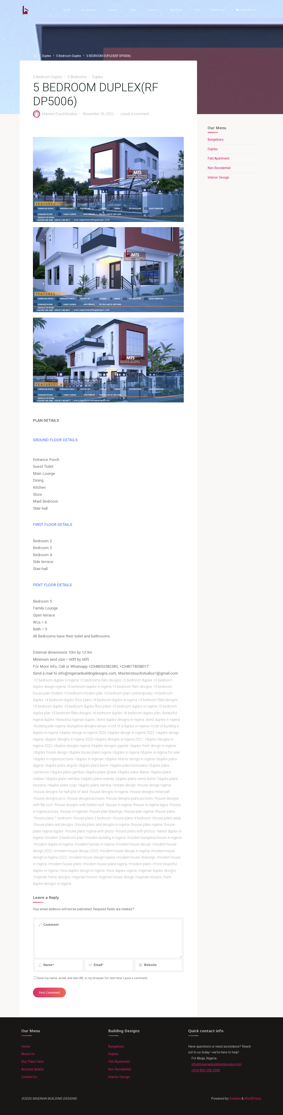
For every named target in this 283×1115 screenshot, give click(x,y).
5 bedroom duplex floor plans (88, 706)
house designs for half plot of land (61, 792)
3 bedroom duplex (138, 680)
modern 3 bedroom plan (64, 838)
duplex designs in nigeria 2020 (69, 739)
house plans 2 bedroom (93, 818)
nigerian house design (117, 877)
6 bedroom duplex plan (143, 713)
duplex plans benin (94, 765)
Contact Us (29, 1077)
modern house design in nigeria (125, 851)
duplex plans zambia (95, 785)
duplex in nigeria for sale (161, 752)
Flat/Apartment (218, 158)
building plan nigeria (50, 726)
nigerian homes (85, 877)
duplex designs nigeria (72, 746)
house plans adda (167, 818)
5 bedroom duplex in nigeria (135, 706)
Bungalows (216, 139)
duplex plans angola (61, 765)
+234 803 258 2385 (205, 1070)
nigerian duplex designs (158, 870)
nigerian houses (149, 877)
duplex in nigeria (126, 752)
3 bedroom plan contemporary (129, 693)
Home (25, 1046)
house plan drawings (106, 811)
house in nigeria (119, 805)
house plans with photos (136, 831)
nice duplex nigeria (122, 870)
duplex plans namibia (63, 778)
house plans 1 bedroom (53, 818)
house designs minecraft (150, 792)
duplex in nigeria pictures (54, 759)
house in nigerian (75, 811)
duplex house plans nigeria (90, 752)
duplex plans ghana (101, 772)
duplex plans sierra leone (136, 778)
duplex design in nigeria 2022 (132, 732)
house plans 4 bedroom (132, 818)
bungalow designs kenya (87, 726)
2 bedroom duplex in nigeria (57, 680)
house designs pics (50, 798)
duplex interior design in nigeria (130, 759)
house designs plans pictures (130, 798)
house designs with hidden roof (80, 805)
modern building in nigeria (106, 838)
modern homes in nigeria (95, 844)
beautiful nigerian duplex (76, 719)
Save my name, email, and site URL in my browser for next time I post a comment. (92, 978)
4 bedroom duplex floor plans (68, 700)
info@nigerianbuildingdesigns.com (216, 1064)
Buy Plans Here (32, 1062)
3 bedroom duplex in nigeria (90, 687)
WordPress (252, 1098)
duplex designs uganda (110, 746)
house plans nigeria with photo (90, 831)
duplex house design (51, 752)
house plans (165, 811)
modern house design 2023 (76, 851)
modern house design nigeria (92, 857)
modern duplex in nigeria (54, 844)
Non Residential (219, 168)
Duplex (46, 56)
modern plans (140, 864)
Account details (32, 1069)
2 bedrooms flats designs (101, 680)
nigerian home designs (52, 877)
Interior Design (218, 177)
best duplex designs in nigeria (121, 719)
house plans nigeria (147, 825)
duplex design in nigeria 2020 (83, 732)
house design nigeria (155, 785)
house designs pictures (86, 798)
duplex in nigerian (90, 759)
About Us (28, 1054)
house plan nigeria (139, 811)
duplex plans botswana (129, 765)
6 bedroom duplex (108, 713)
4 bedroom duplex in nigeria (115, 700)
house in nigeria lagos (151, 805)
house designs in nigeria (109, 792)
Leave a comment (134, 114)
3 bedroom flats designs (133, 687)
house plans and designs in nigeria (102, 825)
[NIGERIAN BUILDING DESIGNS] (25, 10)
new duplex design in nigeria (83, 870)
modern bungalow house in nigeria (154, 838)
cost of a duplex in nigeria (129, 726)
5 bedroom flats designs (72, 713)
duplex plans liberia (134, 772)
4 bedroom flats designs (159, 700)
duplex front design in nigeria (153, 746)
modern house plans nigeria (105, 864)
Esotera (235, 1098)
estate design (125, 785)
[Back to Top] (266, 1109)
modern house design (134, 844)
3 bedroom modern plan (84, 693)
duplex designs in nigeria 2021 (120, 739)
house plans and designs (54, 825)
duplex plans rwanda (98, 778)
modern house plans (65, 864)
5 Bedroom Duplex (68, 56)
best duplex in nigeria (163, 719)
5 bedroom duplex (49, 706)
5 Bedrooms (77, 77)
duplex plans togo (63, 785)
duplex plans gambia (68, 772)
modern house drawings (136, 857)
